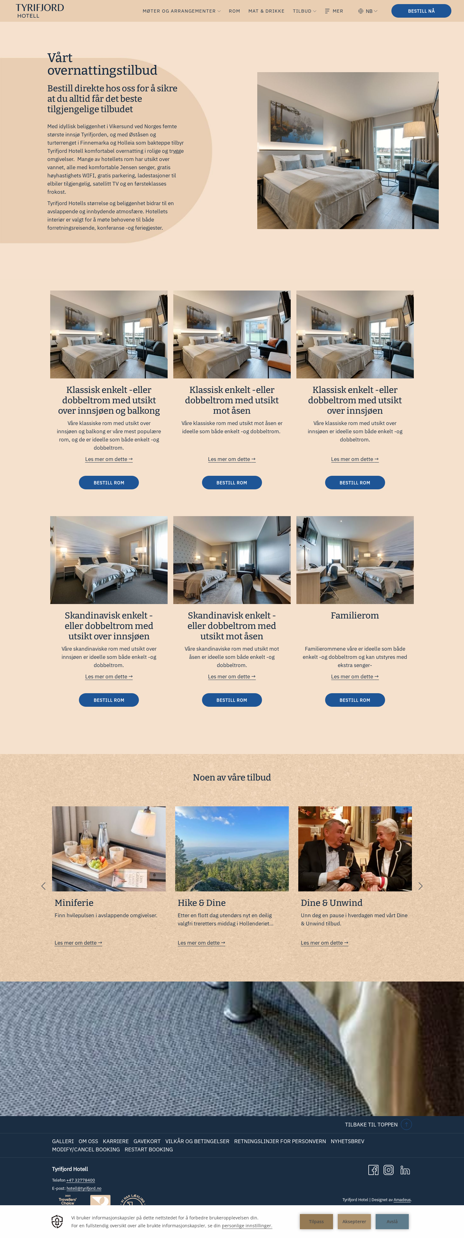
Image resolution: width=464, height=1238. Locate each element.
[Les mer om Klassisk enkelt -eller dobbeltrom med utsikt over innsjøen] (355, 334)
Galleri (63, 1141)
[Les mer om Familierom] (355, 560)
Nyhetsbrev (347, 1141)
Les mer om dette (106, 459)
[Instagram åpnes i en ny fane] (389, 1169)
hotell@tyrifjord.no (84, 1188)
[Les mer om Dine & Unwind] (355, 848)
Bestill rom (109, 483)
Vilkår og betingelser (197, 1141)
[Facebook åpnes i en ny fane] (373, 1169)
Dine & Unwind (332, 903)
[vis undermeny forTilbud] (314, 11)
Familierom (355, 615)
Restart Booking (149, 1149)
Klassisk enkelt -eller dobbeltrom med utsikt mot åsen (232, 400)
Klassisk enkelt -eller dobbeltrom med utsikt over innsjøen (355, 400)
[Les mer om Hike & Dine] (232, 848)
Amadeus (402, 1199)
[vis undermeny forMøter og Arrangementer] (219, 11)
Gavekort (147, 1141)
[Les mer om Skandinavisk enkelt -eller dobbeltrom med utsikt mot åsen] (232, 560)
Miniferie (74, 903)
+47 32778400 (80, 1180)
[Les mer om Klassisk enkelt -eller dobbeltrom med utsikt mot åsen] (232, 334)
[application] (232, 1221)
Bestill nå (421, 11)
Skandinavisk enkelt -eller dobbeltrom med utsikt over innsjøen (109, 626)
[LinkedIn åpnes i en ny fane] (405, 1169)
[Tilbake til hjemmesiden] (45, 11)
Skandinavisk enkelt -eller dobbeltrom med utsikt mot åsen (231, 626)
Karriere (116, 1141)
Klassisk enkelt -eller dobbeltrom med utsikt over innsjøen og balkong (109, 400)
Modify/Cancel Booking (86, 1149)
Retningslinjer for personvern (280, 1141)
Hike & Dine (202, 903)
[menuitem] (178, 11)
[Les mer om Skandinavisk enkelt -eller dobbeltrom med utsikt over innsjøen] (109, 560)
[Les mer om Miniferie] (109, 848)
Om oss (88, 1141)
